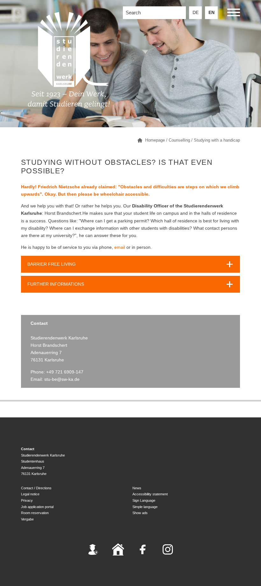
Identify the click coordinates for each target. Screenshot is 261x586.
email (119, 247)
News (136, 488)
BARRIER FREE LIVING (51, 264)
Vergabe (27, 519)
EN (211, 12)
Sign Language (143, 500)
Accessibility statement (150, 494)
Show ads (140, 513)
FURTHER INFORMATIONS (55, 284)
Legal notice (30, 494)
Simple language (145, 507)
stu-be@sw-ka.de (62, 379)
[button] (233, 13)
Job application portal (37, 507)
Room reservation (35, 513)
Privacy (27, 500)
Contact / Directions (36, 488)
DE (196, 12)
